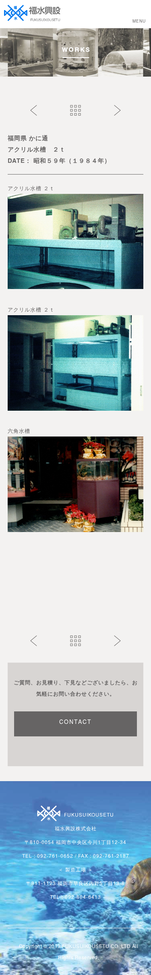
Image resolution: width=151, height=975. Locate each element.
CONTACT (75, 721)
